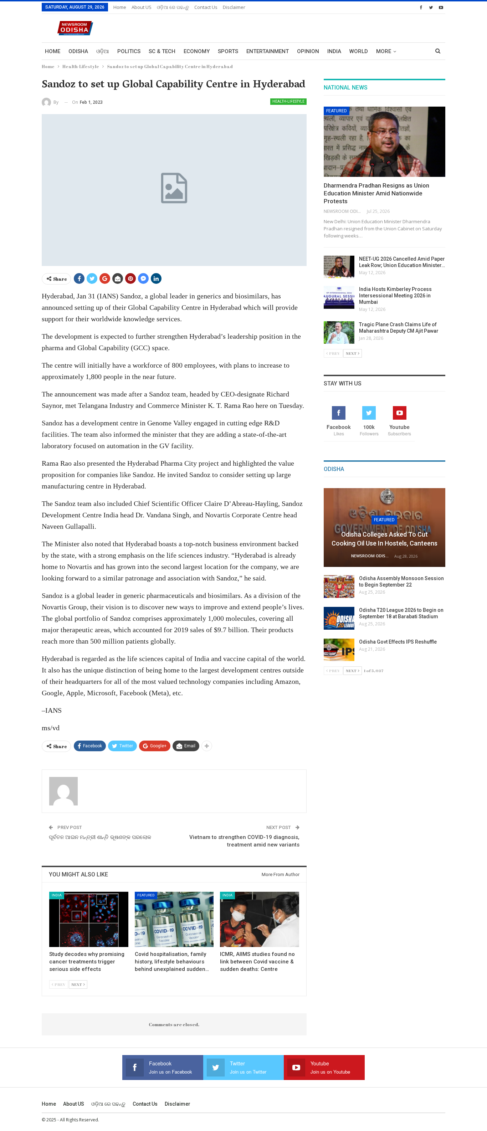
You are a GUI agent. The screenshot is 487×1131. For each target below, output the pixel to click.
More (383, 51)
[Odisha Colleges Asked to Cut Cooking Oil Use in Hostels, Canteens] (384, 528)
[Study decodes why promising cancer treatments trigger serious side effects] (88, 919)
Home (119, 7)
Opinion (308, 51)
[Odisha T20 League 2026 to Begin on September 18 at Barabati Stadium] (339, 618)
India (334, 51)
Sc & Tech (162, 51)
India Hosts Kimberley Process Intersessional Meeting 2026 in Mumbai (395, 295)
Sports (228, 51)
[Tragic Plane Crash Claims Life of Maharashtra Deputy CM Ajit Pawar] (339, 332)
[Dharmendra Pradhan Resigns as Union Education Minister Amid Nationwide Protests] (384, 142)
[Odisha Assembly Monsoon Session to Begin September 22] (339, 586)
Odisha (78, 51)
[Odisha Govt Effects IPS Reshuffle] (339, 650)
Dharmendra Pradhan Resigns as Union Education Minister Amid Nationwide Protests (376, 193)
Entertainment (267, 51)
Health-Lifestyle (288, 101)
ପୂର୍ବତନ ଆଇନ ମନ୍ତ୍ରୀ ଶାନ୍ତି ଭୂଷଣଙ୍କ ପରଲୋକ (100, 837)
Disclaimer (234, 7)
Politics (128, 51)
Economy (197, 51)
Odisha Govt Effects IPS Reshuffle (398, 642)
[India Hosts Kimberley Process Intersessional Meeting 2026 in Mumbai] (339, 297)
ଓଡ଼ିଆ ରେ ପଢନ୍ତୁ (173, 7)
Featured (146, 895)
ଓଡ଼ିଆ (102, 51)
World (358, 51)
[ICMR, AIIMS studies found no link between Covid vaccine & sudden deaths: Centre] (259, 919)
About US (142, 7)
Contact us (205, 7)
